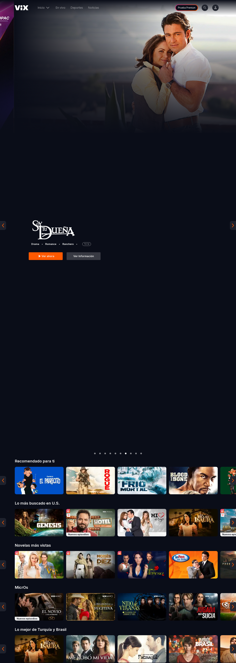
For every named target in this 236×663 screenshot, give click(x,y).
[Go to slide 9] (136, 453)
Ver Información (69, 256)
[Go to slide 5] (115, 453)
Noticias (93, 7)
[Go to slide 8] (131, 453)
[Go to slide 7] (125, 453)
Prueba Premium (186, 7)
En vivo (60, 7)
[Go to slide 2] (100, 453)
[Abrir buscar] (205, 7)
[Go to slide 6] (120, 453)
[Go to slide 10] (141, 453)
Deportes (76, 7)
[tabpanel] (39, 480)
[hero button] (118, 225)
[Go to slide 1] (95, 453)
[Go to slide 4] (110, 453)
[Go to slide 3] (105, 453)
